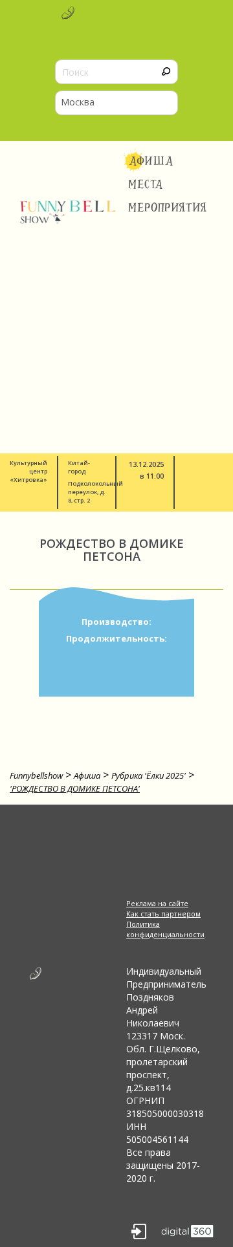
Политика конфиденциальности (165, 929)
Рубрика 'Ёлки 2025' (148, 775)
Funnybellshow (36, 775)
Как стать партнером (163, 913)
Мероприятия (167, 207)
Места (146, 184)
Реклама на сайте (157, 903)
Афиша (151, 161)
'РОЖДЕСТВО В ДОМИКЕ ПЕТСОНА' (75, 788)
